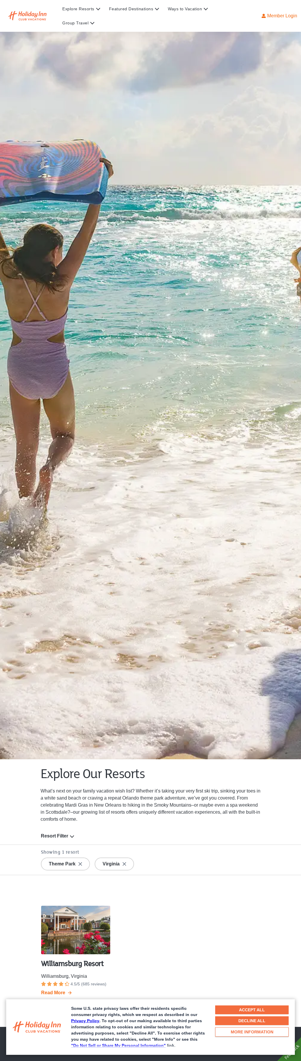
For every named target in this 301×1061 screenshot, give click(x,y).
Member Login (282, 15)
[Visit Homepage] (33, 16)
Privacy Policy (85, 1020)
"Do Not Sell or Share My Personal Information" (118, 1045)
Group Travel (75, 23)
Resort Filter (54, 835)
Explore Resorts (78, 8)
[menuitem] (85, 9)
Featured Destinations (131, 8)
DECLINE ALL (251, 1020)
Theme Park (62, 863)
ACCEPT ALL (252, 1009)
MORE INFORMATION (252, 1032)
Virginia (111, 863)
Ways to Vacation (185, 8)
